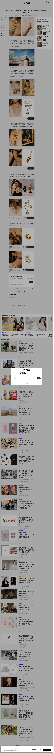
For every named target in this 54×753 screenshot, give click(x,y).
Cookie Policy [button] (34, 749)
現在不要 (26, 383)
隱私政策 (31, 380)
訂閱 (38, 378)
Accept (47, 749)
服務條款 (28, 380)
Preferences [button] (16, 750)
